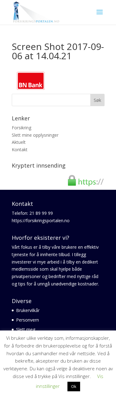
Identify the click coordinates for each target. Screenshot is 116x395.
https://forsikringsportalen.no (41, 220)
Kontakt (20, 149)
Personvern (27, 320)
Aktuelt (19, 142)
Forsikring (21, 128)
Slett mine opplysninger (35, 135)
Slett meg (25, 329)
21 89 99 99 (41, 213)
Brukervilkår (28, 310)
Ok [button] (73, 386)
